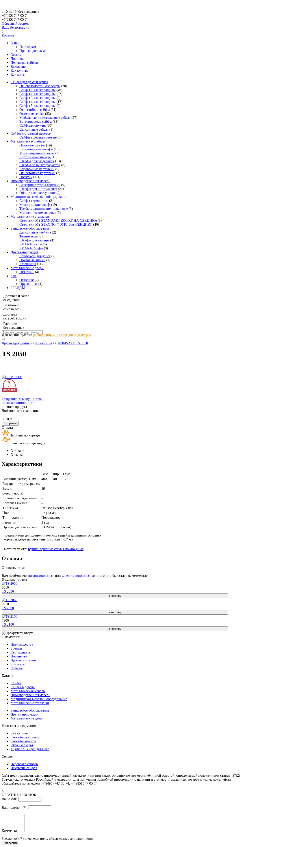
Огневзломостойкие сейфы (39, 86)
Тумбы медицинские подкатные (43, 208)
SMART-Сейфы (31, 248)
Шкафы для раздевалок (36, 161)
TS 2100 (8, 624)
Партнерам (19, 656)
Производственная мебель (30, 181)
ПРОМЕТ (26, 272)
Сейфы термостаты (33, 201)
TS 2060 (8, 608)
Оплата (16, 55)
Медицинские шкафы (35, 204)
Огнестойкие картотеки (37, 173)
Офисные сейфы (31, 113)
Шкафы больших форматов (39, 165)
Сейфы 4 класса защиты (37, 102)
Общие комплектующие (37, 193)
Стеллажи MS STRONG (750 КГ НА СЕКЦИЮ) (55, 224)
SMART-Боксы (30, 244)
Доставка (17, 58)
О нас (15, 43)
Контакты (18, 74)
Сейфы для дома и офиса (29, 82)
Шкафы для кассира (34, 240)
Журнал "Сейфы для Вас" (30, 749)
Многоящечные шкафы (36, 153)
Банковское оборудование (30, 228)
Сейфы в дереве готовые (38, 137)
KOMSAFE (66, 343)
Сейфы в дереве (23, 687)
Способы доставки (25, 737)
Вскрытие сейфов (24, 768)
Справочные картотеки (36, 169)
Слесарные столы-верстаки (39, 185)
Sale (14, 276)
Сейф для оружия (32, 125)
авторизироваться (41, 575)
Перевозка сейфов (24, 62)
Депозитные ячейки (34, 232)
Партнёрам (27, 47)
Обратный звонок (15, 23)
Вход (5, 27)
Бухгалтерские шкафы (36, 149)
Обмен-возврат (22, 745)
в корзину (114, 595)
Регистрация (19, 27)
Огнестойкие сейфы (34, 109)
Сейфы (16, 683)
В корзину (10, 423)
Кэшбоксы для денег (34, 256)
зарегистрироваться (76, 575)
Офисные (26, 280)
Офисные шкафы (32, 145)
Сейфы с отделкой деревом (31, 133)
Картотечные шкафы (35, 157)
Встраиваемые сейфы (35, 121)
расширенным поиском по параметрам (62, 335)
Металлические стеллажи (30, 216)
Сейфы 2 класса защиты (37, 94)
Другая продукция (24, 252)
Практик (25, 177)
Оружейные (28, 284)
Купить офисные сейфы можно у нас (56, 549)
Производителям (32, 51)
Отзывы (17, 668)
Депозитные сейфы (33, 129)
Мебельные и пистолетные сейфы (45, 117)
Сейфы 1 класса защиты (37, 90)
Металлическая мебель (28, 141)
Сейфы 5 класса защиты (37, 106)
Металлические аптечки (37, 212)
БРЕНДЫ (18, 288)
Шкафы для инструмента (38, 189)
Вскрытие (18, 66)
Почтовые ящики (32, 260)
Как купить (19, 70)
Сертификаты (21, 652)
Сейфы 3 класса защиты (37, 98)
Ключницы (27, 264)
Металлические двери (27, 268)
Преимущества (22, 644)
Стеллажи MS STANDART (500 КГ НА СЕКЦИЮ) (58, 220)
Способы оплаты (23, 741)
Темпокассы (28, 236)
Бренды (16, 648)
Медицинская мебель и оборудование (39, 197)
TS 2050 (82, 343)
